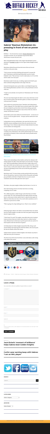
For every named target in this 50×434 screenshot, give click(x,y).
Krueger (24, 274)
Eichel (21, 274)
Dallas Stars (17, 274)
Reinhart (31, 274)
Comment (6, 288)
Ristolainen (36, 274)
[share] (27, 141)
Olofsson (28, 274)
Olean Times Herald (39, 420)
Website (6, 319)
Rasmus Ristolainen (28, 53)
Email (5, 313)
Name (5, 307)
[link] (6, 141)
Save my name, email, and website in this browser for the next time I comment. (21, 327)
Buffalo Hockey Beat (11, 420)
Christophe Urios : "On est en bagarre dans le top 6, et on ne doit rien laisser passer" (16, 141)
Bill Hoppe (8, 274)
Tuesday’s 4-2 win (14, 62)
